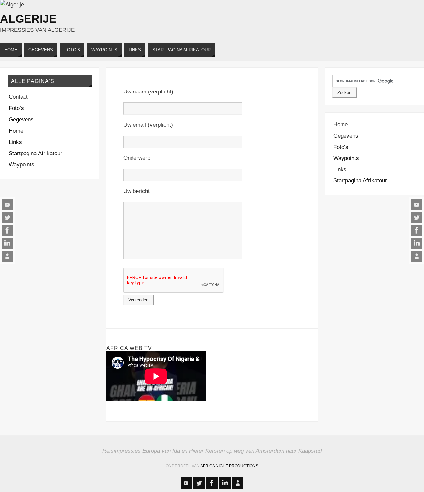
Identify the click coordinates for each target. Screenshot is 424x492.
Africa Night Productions (229, 466)
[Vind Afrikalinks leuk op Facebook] (7, 230)
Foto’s (16, 108)
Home (16, 131)
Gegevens (21, 119)
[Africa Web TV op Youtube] (7, 204)
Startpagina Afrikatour (35, 153)
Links (15, 142)
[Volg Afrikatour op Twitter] (7, 217)
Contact (18, 97)
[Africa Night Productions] (7, 256)
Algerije (28, 18)
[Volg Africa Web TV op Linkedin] (7, 243)
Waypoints (21, 164)
